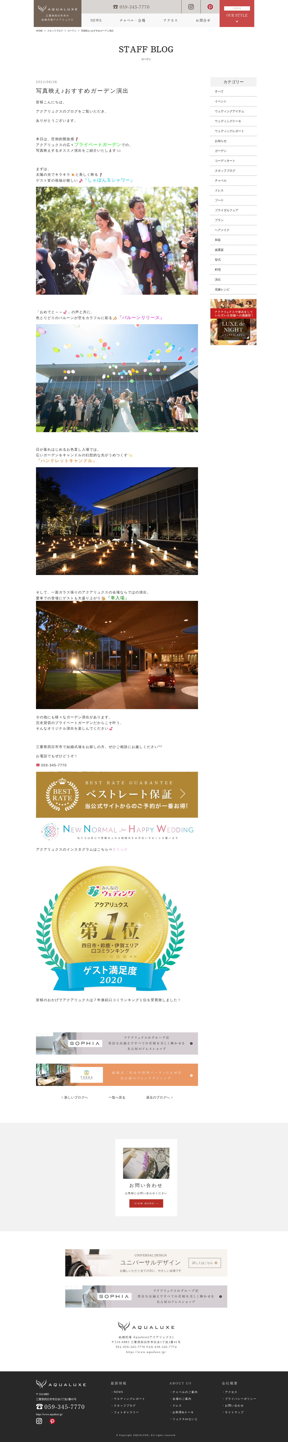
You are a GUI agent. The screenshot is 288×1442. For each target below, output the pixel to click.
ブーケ (219, 200)
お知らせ (221, 141)
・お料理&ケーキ (181, 1412)
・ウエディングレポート (128, 1398)
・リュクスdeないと (183, 1419)
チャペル (221, 180)
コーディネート (225, 160)
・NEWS (117, 1392)
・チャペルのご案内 (183, 1392)
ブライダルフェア (226, 210)
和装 (218, 240)
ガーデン (72, 30)
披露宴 (219, 250)
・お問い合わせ (233, 1405)
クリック (120, 849)
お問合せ (203, 20)
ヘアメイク (222, 230)
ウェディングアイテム (229, 111)
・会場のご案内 (180, 1398)
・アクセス (230, 1392)
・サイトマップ (233, 1412)
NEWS (96, 20)
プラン (219, 220)
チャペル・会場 (132, 20)
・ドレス (175, 1405)
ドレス (219, 190)
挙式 (218, 259)
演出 (218, 279)
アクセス (170, 20)
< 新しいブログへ (74, 1097)
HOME (39, 30)
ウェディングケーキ (228, 121)
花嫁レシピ (222, 289)
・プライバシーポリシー (239, 1398)
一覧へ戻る (117, 1097)
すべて (219, 91)
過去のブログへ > (159, 1097)
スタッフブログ (55, 30)
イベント (221, 101)
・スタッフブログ (123, 1405)
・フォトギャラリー (125, 1412)
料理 (218, 269)
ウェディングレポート (229, 131)
